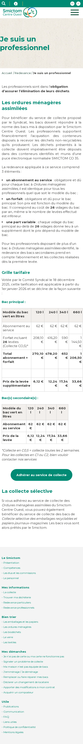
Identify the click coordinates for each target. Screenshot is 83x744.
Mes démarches (14, 651)
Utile (5, 701)
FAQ (6, 716)
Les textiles (9, 642)
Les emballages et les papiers (20, 621)
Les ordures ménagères (17, 626)
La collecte (9, 592)
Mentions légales (13, 732)
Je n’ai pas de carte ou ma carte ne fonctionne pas (33, 656)
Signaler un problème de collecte (23, 661)
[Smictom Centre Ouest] (14, 3)
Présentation (11, 562)
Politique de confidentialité (19, 727)
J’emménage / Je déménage (20, 671)
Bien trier (9, 617)
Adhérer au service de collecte (41, 475)
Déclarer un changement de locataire (26, 682)
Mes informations (15, 587)
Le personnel (11, 578)
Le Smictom (11, 558)
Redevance (23, 73)
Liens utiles (10, 721)
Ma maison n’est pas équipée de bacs (25, 666)
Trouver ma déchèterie (17, 597)
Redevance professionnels (18, 607)
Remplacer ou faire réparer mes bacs (25, 677)
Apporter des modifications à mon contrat (29, 687)
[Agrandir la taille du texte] (72, 3)
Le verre (8, 637)
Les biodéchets (12, 632)
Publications (11, 706)
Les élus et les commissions (19, 573)
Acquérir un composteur (18, 692)
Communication (13, 711)
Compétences (11, 567)
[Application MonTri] (25, 3)
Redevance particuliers (17, 602)
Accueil (7, 73)
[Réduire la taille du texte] (78, 3)
